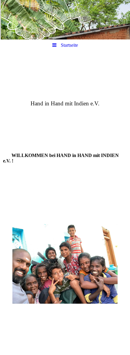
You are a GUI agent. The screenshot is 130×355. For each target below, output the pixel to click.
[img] (65, 19)
